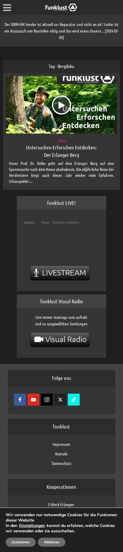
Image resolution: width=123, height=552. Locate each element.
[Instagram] (47, 400)
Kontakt (61, 453)
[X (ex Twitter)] (60, 400)
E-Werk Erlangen (61, 504)
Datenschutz (61, 463)
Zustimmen (21, 542)
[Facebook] (20, 400)
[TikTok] (74, 400)
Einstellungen (32, 525)
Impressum (61, 444)
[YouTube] (33, 400)
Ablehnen (51, 542)
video (61, 140)
